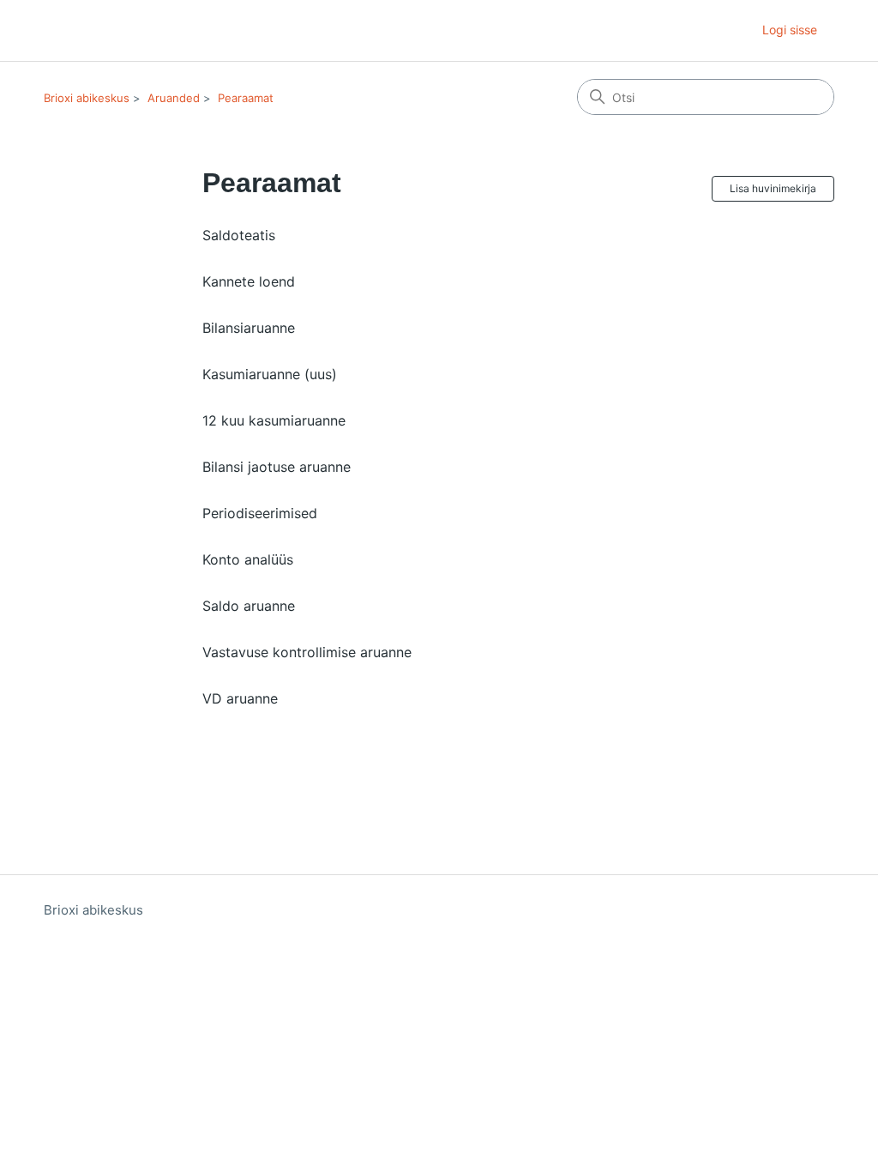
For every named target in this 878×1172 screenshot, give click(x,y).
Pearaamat (246, 98)
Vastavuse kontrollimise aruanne (307, 652)
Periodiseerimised (259, 513)
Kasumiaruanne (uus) (269, 374)
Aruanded (173, 98)
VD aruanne (240, 698)
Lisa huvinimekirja (773, 188)
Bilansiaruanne (248, 327)
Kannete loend (248, 281)
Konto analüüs (247, 559)
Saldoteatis (238, 235)
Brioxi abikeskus (86, 98)
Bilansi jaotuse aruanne (276, 466)
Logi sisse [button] (789, 29)
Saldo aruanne (248, 605)
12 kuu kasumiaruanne (274, 420)
